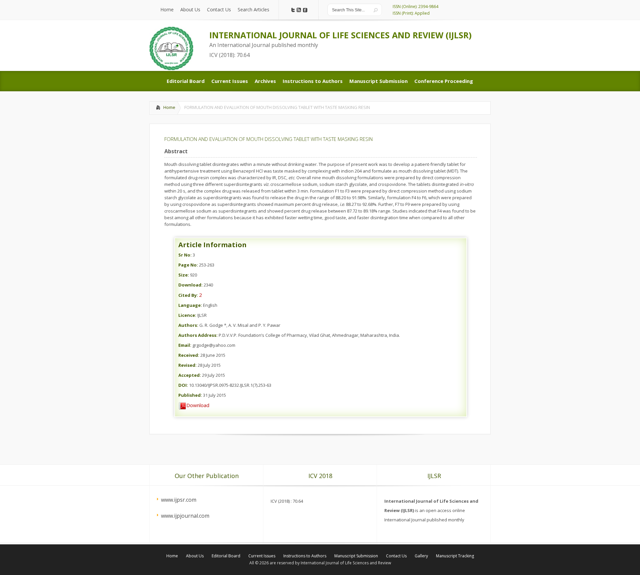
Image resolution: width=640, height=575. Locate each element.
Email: (184, 345)
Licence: (187, 315)
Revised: (187, 365)
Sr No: (185, 255)
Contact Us (396, 556)
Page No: (188, 265)
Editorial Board (226, 556)
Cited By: (188, 295)
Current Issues (261, 556)
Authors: (188, 325)
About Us (195, 556)
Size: (183, 275)
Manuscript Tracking (455, 556)
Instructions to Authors (304, 556)
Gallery (421, 556)
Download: (190, 285)
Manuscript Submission (356, 556)
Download (197, 405)
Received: (188, 355)
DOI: (183, 385)
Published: (190, 395)
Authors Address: (198, 335)
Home (169, 107)
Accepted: (189, 375)
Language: (190, 305)
